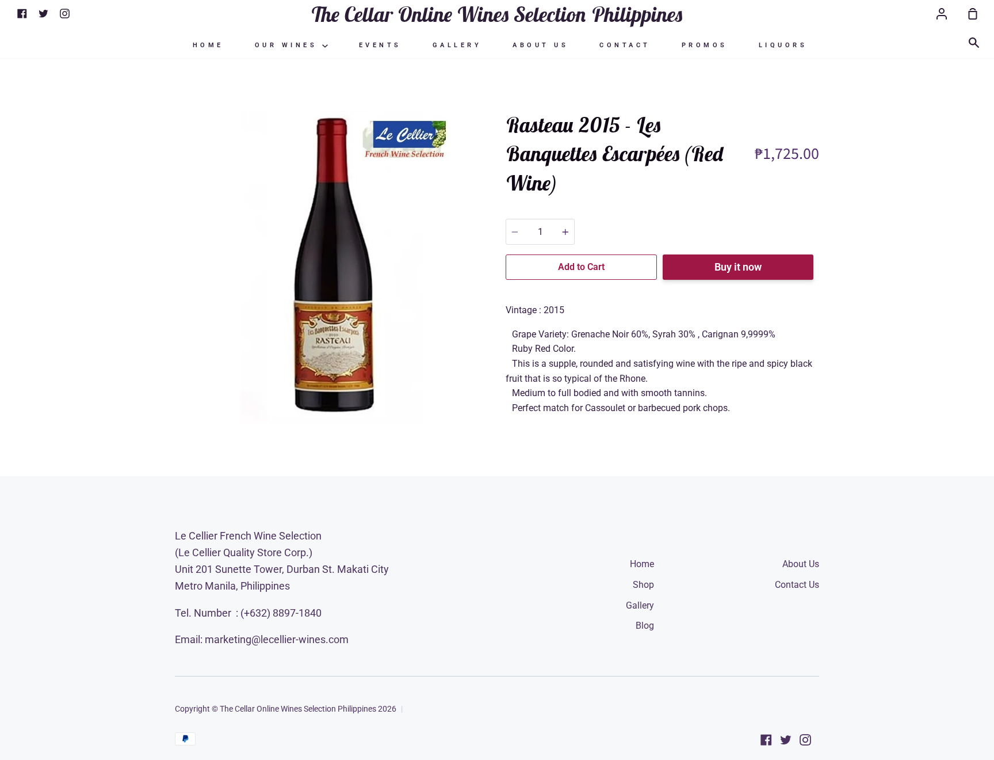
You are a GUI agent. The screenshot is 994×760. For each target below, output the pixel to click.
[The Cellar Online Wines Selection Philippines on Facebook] (766, 740)
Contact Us (797, 584)
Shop (643, 584)
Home (208, 45)
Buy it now (738, 267)
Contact (625, 45)
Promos (705, 45)
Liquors (783, 45)
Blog (645, 625)
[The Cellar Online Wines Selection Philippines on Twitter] (786, 740)
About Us (540, 45)
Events (380, 45)
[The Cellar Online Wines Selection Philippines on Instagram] (805, 740)
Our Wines (288, 45)
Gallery (457, 45)
